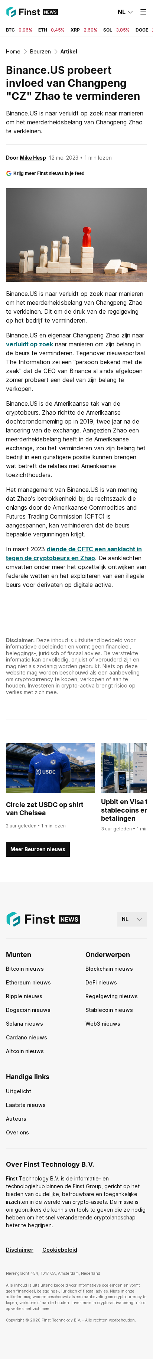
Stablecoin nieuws (109, 1010)
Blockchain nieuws (109, 969)
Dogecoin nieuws (28, 1010)
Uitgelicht (18, 1091)
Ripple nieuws (24, 996)
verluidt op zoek (29, 344)
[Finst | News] (32, 12)
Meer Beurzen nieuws (37, 849)
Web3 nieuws (102, 1023)
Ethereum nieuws (28, 982)
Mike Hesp (33, 157)
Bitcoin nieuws (25, 969)
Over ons (17, 1132)
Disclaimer (19, 1250)
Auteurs (16, 1118)
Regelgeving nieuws (111, 996)
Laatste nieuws (26, 1105)
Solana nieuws (24, 1023)
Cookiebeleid (59, 1250)
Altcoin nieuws (25, 1051)
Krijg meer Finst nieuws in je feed (49, 173)
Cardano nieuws (26, 1037)
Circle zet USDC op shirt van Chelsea (45, 809)
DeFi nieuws (101, 982)
